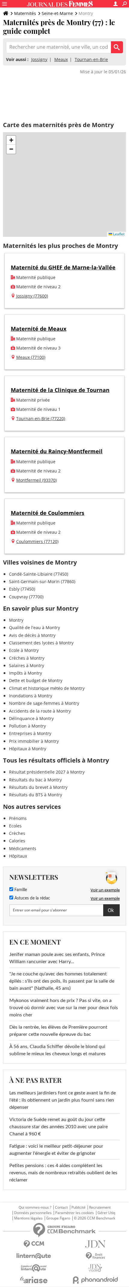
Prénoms (18, 818)
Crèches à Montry (26, 658)
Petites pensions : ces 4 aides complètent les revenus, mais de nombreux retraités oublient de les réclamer (63, 1172)
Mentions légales (28, 1218)
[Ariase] (33, 1280)
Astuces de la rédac (31, 898)
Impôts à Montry (25, 673)
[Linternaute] (33, 1256)
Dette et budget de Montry (35, 680)
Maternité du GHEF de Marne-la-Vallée (63, 267)
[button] (11, 140)
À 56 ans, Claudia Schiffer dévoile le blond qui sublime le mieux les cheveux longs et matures (57, 1050)
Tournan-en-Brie (91, 59)
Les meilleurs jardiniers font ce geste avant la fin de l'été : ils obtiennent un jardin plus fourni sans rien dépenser (62, 1100)
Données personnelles (33, 1213)
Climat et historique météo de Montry (47, 688)
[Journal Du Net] (95, 1244)
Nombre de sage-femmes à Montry (44, 703)
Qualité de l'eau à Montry (34, 627)
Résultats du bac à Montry (35, 780)
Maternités (25, 13)
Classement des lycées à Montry (41, 643)
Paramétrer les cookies (74, 1213)
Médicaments (22, 848)
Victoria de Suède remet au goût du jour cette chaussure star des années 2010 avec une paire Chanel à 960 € (58, 1126)
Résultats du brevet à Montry (38, 787)
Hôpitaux (18, 856)
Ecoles (15, 826)
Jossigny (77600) (32, 296)
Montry (16, 620)
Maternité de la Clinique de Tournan (60, 390)
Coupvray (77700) (26, 597)
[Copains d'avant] (33, 1268)
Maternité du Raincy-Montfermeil (57, 451)
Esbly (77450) (22, 589)
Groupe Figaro (58, 1218)
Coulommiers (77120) (37, 541)
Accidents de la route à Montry (40, 711)
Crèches (17, 833)
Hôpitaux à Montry (27, 748)
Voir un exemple (105, 890)
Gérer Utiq (106, 1213)
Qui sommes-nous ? (35, 1207)
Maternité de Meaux (38, 328)
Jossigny (39, 59)
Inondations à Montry (30, 696)
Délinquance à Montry (31, 718)
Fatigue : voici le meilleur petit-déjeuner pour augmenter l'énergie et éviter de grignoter (56, 1150)
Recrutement (100, 1207)
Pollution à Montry (27, 726)
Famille (20, 890)
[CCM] (33, 1244)
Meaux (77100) (30, 357)
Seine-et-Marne (57, 13)
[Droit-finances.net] (95, 1256)
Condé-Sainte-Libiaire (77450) (38, 574)
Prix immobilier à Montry (34, 741)
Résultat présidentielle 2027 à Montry (47, 772)
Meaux (61, 59)
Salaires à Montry (26, 665)
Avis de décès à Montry (32, 635)
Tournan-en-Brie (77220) (40, 418)
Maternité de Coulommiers (47, 512)
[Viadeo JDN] (95, 1268)
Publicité (78, 1207)
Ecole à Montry (24, 650)
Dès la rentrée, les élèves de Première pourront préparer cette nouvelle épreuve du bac (58, 1031)
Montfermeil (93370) (36, 480)
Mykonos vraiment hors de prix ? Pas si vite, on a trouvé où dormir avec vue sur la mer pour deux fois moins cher (63, 1007)
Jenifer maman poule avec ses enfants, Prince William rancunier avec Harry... (57, 958)
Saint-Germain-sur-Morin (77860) (42, 581)
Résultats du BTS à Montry (35, 794)
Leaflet (118, 234)
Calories (17, 841)
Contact (61, 1207)
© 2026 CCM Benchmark (94, 1218)
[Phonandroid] (95, 1280)
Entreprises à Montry (30, 733)
